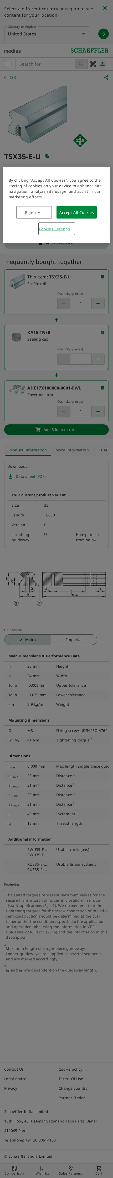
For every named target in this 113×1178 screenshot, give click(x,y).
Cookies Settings (54, 228)
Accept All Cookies (76, 212)
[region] (56, 205)
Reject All (34, 212)
